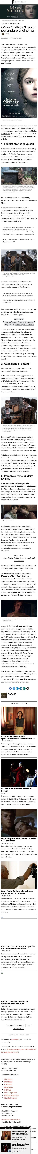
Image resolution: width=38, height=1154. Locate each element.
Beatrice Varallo (7, 741)
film (28, 1025)
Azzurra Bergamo (7, 843)
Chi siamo (8, 1079)
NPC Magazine (6, 896)
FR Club (7, 1089)
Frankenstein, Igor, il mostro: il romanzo (18, 322)
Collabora (8, 1084)
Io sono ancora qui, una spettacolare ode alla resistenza (18, 737)
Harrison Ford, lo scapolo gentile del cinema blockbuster (18, 947)
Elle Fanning (20, 1025)
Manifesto (8, 1081)
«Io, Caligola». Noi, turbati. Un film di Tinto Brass (18, 839)
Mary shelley (18, 1028)
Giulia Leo (4, 793)
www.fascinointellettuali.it (10, 1119)
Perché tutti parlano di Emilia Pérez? (16, 790)
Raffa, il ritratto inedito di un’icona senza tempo (14, 1002)
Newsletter (8, 1087)
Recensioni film (15, 23)
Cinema (4, 23)
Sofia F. (7, 34)
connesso (15, 1039)
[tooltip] (10, 688)
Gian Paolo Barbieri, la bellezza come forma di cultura (17, 892)
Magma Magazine (11, 1095)
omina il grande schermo (25, 324)
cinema (10, 1025)
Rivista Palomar (10, 1098)
